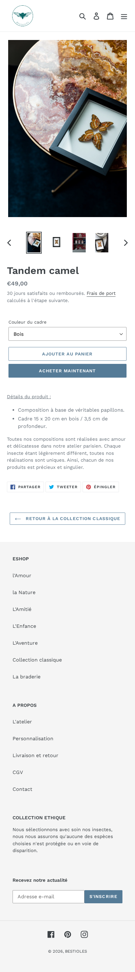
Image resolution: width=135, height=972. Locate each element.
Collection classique (37, 660)
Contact (22, 789)
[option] (34, 242)
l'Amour (22, 575)
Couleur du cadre (27, 322)
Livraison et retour (35, 755)
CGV (18, 772)
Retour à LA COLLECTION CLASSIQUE (72, 518)
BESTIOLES (76, 951)
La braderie (26, 677)
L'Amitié (22, 609)
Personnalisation (33, 738)
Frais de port (101, 293)
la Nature (24, 592)
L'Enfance (24, 626)
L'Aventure (25, 643)
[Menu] (124, 16)
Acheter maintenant (67, 370)
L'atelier (22, 722)
